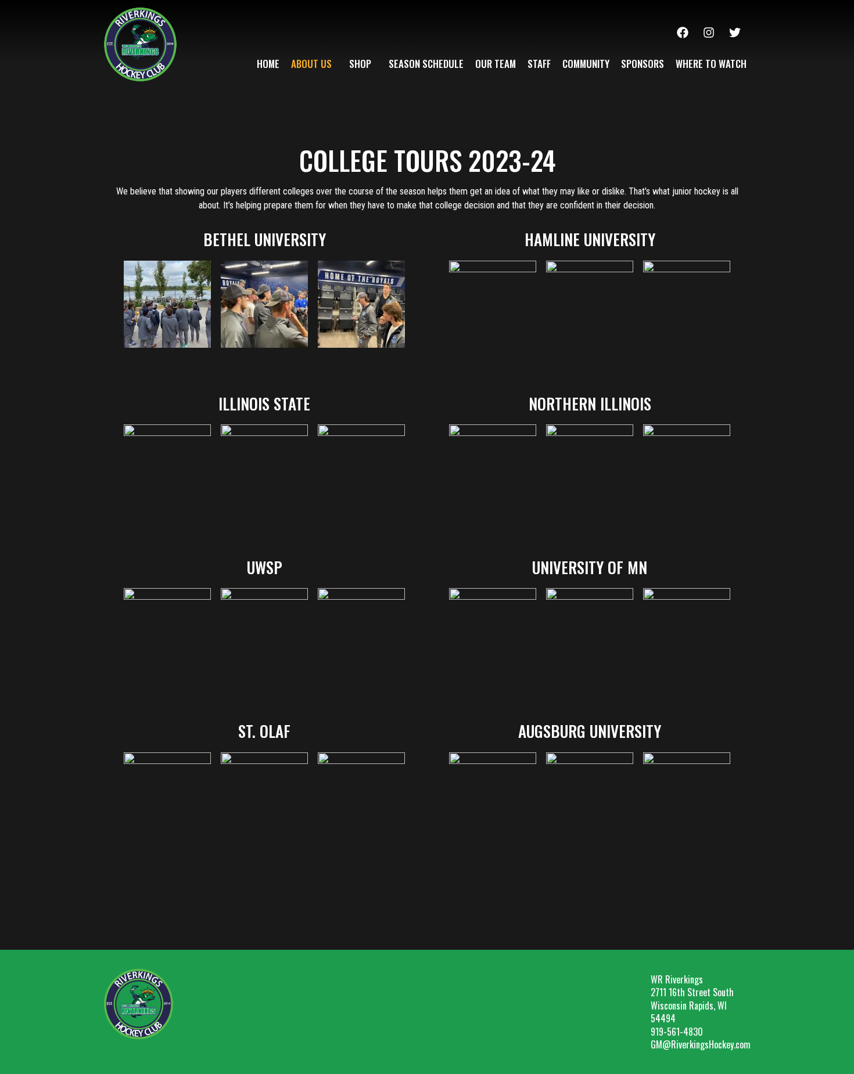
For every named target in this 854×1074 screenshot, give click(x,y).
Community (585, 63)
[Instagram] (708, 32)
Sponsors (642, 63)
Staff (539, 63)
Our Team (495, 63)
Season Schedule (426, 63)
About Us (311, 63)
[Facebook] (682, 32)
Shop (360, 63)
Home (268, 63)
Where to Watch (711, 63)
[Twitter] (735, 32)
